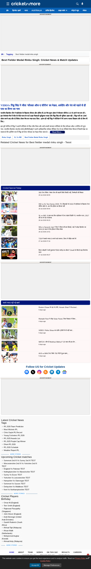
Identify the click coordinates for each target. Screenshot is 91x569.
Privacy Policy (80, 558)
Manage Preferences (51, 565)
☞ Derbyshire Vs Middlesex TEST (15, 487)
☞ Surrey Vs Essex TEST (12, 475)
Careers (77, 552)
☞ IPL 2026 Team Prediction (12, 426)
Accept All (35, 565)
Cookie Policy (45, 561)
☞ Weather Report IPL (10, 450)
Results (66, 552)
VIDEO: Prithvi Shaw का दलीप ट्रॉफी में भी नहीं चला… (56, 330)
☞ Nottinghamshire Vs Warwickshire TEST (18, 472)
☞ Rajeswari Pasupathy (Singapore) (11, 509)
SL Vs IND (18, 137)
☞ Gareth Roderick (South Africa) (12, 522)
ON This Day (52, 552)
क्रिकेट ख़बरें (16, 10)
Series (39, 552)
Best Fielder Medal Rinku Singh (36, 137)
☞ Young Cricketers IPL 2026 (13, 435)
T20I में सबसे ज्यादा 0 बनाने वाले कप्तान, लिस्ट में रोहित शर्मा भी (57, 239)
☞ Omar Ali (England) (10, 503)
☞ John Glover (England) (11, 514)
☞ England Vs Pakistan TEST (13, 469)
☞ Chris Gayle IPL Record (12, 432)
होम (7, 10)
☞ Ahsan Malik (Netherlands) (7, 531)
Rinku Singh (6, 137)
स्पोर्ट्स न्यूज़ (75, 10)
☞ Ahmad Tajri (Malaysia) (11, 528)
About (21, 552)
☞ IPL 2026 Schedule (10, 447)
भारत (26, 10)
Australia (37, 10)
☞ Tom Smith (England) (11, 506)
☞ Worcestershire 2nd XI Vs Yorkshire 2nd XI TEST (19, 463)
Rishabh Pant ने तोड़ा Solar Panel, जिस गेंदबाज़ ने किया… (58, 319)
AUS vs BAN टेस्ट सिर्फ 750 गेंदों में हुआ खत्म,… (54, 353)
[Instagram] (39, 372)
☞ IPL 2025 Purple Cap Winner (14, 441)
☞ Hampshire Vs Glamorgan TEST (15, 481)
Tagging (9, 54)
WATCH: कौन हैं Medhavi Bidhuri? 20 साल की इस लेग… (57, 342)
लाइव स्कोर (63, 10)
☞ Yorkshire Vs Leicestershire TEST (16, 478)
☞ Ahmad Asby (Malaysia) (12, 541)
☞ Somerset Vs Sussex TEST (13, 484)
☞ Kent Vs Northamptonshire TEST (15, 490)
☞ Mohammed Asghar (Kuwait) (10, 536)
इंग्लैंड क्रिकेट (50, 10)
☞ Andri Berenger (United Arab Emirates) (11, 517)
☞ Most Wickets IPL (10, 429)
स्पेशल (85, 10)
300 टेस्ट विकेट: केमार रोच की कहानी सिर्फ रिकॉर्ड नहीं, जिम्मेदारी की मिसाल (61, 192)
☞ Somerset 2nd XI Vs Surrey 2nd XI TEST (19, 460)
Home (11, 552)
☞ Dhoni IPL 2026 (9, 444)
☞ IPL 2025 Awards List (11, 438)
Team (30, 552)
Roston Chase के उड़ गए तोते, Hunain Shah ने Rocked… (58, 307)
